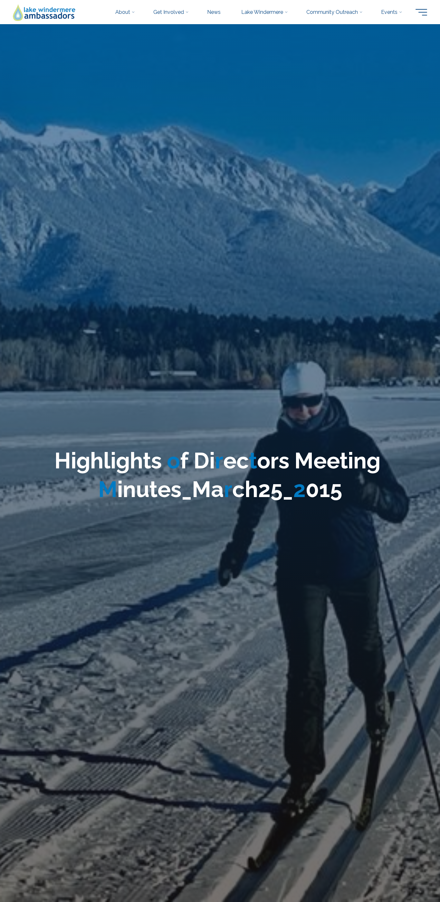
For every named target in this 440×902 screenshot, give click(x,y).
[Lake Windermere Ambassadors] (44, 12)
